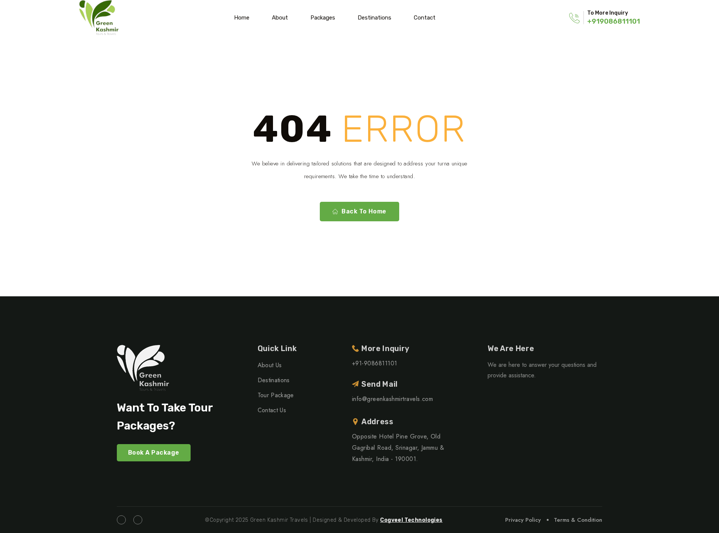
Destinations (374, 17)
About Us (270, 365)
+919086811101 (613, 21)
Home (241, 17)
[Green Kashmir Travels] (99, 17)
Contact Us (272, 410)
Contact (425, 17)
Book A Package (153, 452)
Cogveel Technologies (411, 520)
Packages (322, 17)
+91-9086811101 (374, 363)
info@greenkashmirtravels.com (392, 399)
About (280, 17)
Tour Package (276, 395)
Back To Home (364, 211)
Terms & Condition (578, 520)
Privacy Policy (523, 520)
